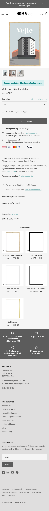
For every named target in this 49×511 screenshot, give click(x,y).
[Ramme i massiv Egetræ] (12, 242)
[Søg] (8, 14)
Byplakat (15, 214)
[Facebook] (3, 472)
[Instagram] (8, 472)
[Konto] (40, 14)
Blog (4, 428)
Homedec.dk (11, 502)
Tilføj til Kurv (24, 121)
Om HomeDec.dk (8, 409)
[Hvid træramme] (12, 275)
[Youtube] (12, 472)
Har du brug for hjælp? (11, 203)
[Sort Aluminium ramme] (36, 275)
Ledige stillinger (8, 424)
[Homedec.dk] (24, 14)
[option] (24, 43)
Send (7, 465)
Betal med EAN (8, 420)
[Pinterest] (17, 472)
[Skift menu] (3, 14)
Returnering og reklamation (13, 196)
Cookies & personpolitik (11, 416)
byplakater (11, 171)
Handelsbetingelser (10, 413)
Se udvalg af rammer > (33, 83)
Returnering (7, 431)
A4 (5, 104)
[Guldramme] (12, 308)
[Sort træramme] (36, 242)
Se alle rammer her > (26, 176)
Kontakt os (6, 405)
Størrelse (6, 99)
